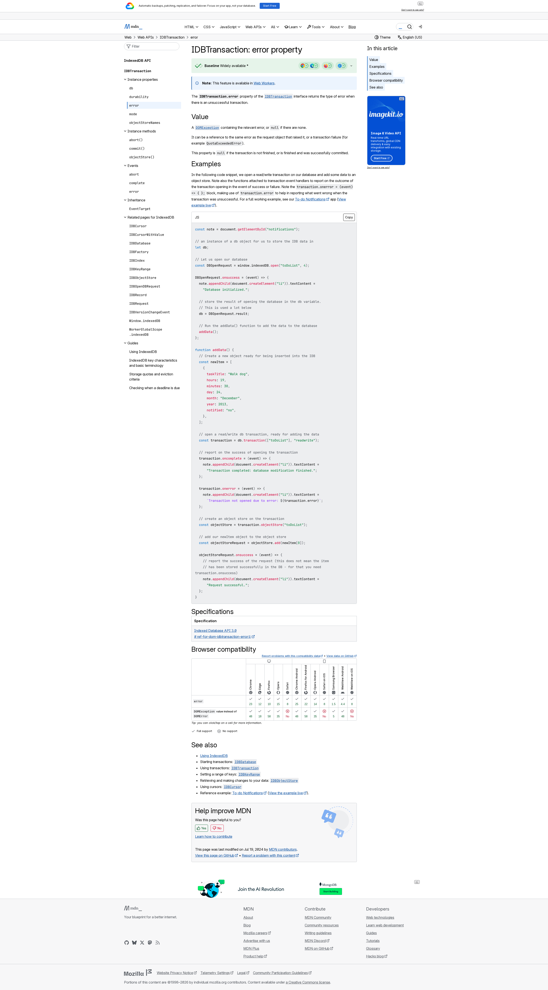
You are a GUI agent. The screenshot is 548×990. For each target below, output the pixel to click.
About (248, 917)
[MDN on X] (142, 942)
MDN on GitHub (317, 948)
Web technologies (380, 917)
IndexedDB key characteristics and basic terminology (153, 363)
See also (376, 87)
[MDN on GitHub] (126, 942)
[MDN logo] (133, 908)
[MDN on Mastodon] (149, 942)
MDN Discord (315, 941)
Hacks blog (375, 956)
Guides (371, 933)
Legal (241, 973)
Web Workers (264, 83)
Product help (253, 956)
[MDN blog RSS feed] (157, 942)
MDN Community (318, 917)
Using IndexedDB (214, 756)
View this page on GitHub (214, 855)
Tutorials (373, 941)
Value (373, 60)
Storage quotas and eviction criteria (151, 376)
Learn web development (385, 925)
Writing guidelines (318, 933)
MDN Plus (251, 948)
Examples (377, 66)
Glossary (373, 948)
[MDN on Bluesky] (134, 942)
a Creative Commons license (308, 982)
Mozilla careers (255, 933)
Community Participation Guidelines (280, 973)
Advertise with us (256, 941)
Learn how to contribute (213, 836)
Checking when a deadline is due (154, 388)
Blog (352, 27)
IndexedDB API (137, 60)
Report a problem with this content (268, 855)
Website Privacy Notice (175, 973)
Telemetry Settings (215, 973)
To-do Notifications (310, 199)
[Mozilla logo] (138, 972)
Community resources (322, 925)
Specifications (380, 73)
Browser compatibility (386, 80)
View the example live (286, 793)
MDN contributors (283, 849)
